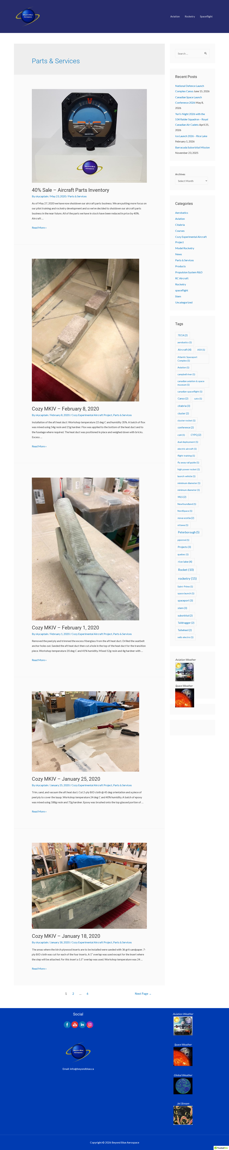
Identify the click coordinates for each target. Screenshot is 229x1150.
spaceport (185, 600)
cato (198, 398)
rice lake (185, 561)
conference (186, 427)
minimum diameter (189, 489)
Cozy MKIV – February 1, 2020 (65, 628)
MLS (182, 496)
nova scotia (186, 517)
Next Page (143, 993)
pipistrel (183, 540)
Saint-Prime (185, 586)
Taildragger (186, 622)
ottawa (183, 525)
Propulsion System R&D (189, 272)
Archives (180, 174)
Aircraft (184, 349)
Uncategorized (183, 302)
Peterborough (188, 532)
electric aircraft (187, 448)
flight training (186, 455)
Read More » (39, 227)
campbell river (186, 374)
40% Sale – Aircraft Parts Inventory (70, 190)
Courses (180, 230)
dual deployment (188, 441)
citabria (184, 405)
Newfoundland (187, 504)
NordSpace (185, 510)
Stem (178, 296)
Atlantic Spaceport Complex (187, 359)
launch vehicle (186, 476)
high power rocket (189, 469)
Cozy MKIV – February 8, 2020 (65, 409)
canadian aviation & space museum (191, 383)
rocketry (187, 578)
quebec (183, 554)
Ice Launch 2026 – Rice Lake (191, 136)
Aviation (175, 16)
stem (182, 607)
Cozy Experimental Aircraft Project (92, 415)
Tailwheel (185, 630)
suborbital (185, 615)
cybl (181, 434)
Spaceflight (206, 16)
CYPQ (196, 434)
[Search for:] (192, 53)
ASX (201, 349)
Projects (184, 546)
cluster (183, 413)
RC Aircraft (181, 278)
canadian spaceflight (190, 391)
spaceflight (181, 290)
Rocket (186, 569)
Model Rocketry (184, 248)
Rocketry (190, 16)
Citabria (180, 224)
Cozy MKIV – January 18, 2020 (66, 936)
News (178, 254)
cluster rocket (186, 420)
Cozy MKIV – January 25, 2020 (66, 779)
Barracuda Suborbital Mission (192, 147)
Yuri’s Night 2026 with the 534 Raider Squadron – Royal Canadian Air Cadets (191, 119)
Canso (183, 398)
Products (180, 266)
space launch (186, 593)
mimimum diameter (189, 483)
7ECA (183, 335)
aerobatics (185, 342)
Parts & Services (77, 196)
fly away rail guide (188, 462)
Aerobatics (181, 212)
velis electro (185, 637)
